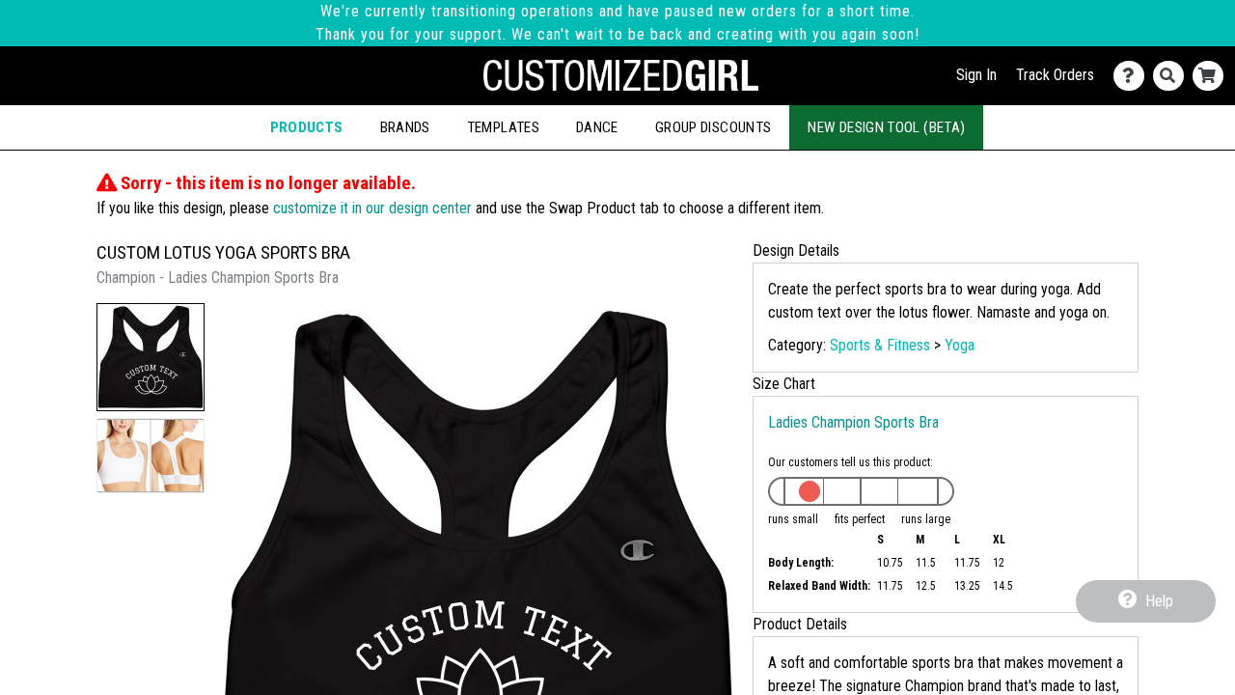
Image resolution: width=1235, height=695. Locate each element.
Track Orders (1055, 75)
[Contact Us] (1133, 76)
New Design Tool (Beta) (886, 127)
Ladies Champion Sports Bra (853, 422)
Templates (503, 127)
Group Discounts (713, 127)
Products (306, 127)
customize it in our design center (372, 208)
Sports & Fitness (880, 345)
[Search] (1173, 76)
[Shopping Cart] (1212, 76)
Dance (597, 127)
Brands (405, 127)
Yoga (959, 345)
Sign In (976, 75)
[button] (150, 357)
